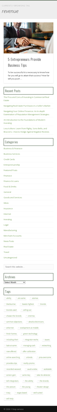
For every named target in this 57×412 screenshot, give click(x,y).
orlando (29, 357)
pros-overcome (45, 357)
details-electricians (36, 321)
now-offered (11, 351)
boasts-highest (28, 304)
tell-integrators (12, 381)
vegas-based (22, 392)
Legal (6, 224)
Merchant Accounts (12, 235)
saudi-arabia (32, 369)
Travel (6, 252)
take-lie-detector (43, 375)
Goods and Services (13, 197)
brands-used (11, 310)
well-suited (37, 392)
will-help (9, 398)
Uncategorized (10, 257)
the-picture (11, 387)
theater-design (43, 387)
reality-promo (29, 363)
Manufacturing (10, 230)
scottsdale (48, 369)
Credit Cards (9, 159)
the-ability (29, 381)
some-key (26, 375)
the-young (26, 387)
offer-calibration (29, 351)
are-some (22, 298)
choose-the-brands (13, 316)
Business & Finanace (13, 148)
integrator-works (31, 339)
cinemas (31, 316)
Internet (7, 214)
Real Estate (9, 246)
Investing (8, 219)
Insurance (8, 208)
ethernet (10, 328)
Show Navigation (46, 27)
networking (46, 345)
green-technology (30, 333)
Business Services (12, 154)
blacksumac (11, 304)
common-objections (14, 321)
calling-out (27, 310)
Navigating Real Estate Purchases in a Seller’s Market (27, 105)
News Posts (9, 241)
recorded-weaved (13, 369)
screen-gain (11, 375)
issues (47, 339)
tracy (8, 392)
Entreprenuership (12, 164)
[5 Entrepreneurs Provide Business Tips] (28, 37)
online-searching (13, 357)
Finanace (8, 175)
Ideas (6, 203)
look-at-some (11, 345)
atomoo (35, 298)
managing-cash (29, 345)
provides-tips (11, 363)
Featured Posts (10, 170)
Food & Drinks (10, 186)
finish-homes (11, 333)
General (7, 192)
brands (43, 304)
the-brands (44, 381)
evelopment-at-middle (29, 328)
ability (8, 298)
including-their (12, 339)
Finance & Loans (11, 181)
